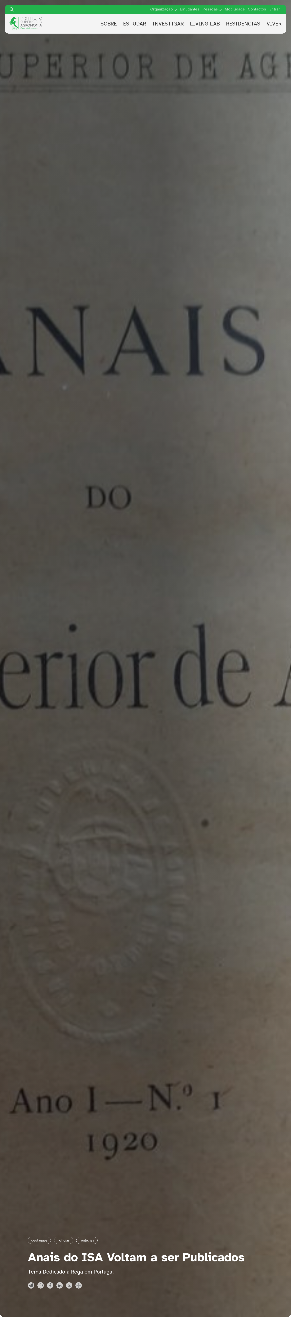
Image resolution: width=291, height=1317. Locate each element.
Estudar (134, 23)
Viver (274, 23)
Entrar (274, 9)
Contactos (257, 9)
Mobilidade (235, 9)
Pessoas (210, 9)
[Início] (26, 19)
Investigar (168, 23)
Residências (243, 23)
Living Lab (205, 23)
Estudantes (189, 9)
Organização (161, 9)
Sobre (109, 23)
